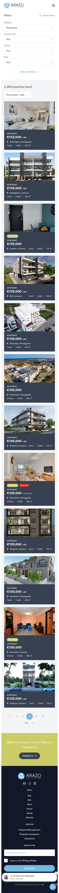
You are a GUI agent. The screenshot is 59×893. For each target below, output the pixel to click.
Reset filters (49, 15)
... (49, 716)
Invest (29, 808)
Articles (29, 817)
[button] (29, 27)
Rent (29, 804)
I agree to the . (23, 860)
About (30, 813)
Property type (10, 34)
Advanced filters (28, 72)
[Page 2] (9, 716)
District (7, 45)
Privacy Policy (29, 860)
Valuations (29, 838)
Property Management (29, 830)
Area (6, 57)
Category (8, 22)
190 (26, 723)
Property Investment (29, 834)
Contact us (28, 755)
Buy (29, 795)
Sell (29, 800)
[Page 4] (33, 723)
